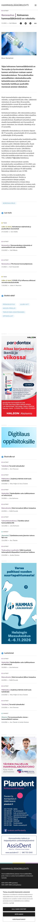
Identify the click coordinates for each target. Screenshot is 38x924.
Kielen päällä (9, 308)
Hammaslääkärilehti (15, 5)
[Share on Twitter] (26, 23)
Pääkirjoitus (9, 304)
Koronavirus (9, 203)
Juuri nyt (24, 304)
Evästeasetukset (19, 919)
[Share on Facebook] (21, 23)
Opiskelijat (8, 316)
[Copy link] (35, 23)
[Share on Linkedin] (30, 23)
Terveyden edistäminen (13, 312)
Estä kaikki (19, 914)
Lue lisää (11, 903)
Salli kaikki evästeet (19, 909)
